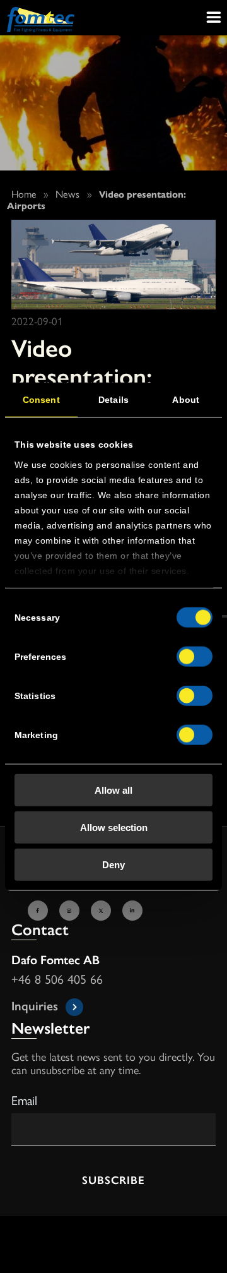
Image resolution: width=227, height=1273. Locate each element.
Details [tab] (113, 400)
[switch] (194, 657)
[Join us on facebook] (39, 910)
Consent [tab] (41, 400)
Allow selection (114, 827)
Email (24, 1100)
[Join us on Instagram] (71, 910)
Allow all (113, 790)
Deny (113, 864)
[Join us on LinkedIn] (134, 910)
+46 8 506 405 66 (57, 980)
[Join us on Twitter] (103, 910)
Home (24, 193)
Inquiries (34, 1004)
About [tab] (185, 400)
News (67, 193)
